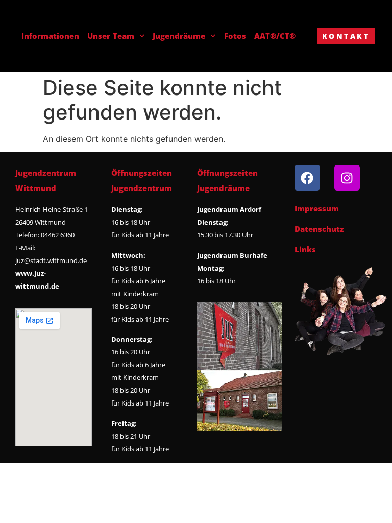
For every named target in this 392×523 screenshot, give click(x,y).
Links (305, 249)
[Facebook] (307, 178)
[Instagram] (347, 178)
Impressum (317, 208)
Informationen (50, 36)
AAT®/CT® (275, 36)
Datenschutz (319, 229)
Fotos (235, 36)
